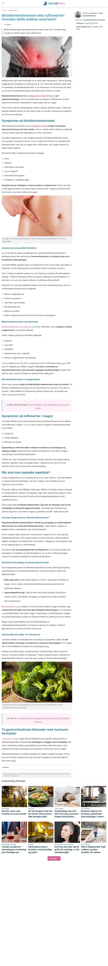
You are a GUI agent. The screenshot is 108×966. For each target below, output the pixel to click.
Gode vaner (59, 809)
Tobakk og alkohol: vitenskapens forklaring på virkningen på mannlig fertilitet (14, 850)
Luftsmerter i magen (10, 739)
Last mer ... (54, 858)
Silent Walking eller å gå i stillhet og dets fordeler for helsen (93, 850)
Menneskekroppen (9, 844)
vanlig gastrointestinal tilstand (41, 96)
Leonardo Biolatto (89, 16)
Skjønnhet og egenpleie (64, 844)
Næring (31, 844)
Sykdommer (13, 10)
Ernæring (5, 809)
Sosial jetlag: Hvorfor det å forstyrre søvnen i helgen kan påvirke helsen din (67, 814)
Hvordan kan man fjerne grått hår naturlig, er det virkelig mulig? (67, 850)
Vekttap (31, 809)
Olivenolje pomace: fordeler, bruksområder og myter (40, 850)
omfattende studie (12, 606)
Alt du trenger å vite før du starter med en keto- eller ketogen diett (40, 814)
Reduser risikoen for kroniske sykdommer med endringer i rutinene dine (93, 814)
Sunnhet (4, 10)
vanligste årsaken (39, 126)
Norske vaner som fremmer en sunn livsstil (14, 812)
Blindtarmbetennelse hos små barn (17, 327)
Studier (34, 141)
